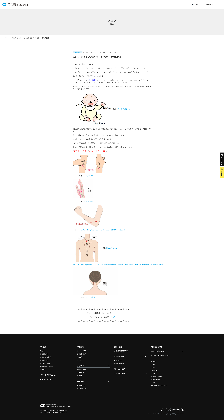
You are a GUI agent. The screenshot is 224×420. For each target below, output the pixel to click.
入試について (81, 373)
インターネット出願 (156, 376)
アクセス (197, 4)
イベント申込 (222, 161)
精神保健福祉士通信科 (46, 366)
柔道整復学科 (44, 354)
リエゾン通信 (90, 297)
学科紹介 (43, 347)
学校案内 (80, 347)
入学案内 (80, 365)
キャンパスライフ (46, 379)
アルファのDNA (81, 351)
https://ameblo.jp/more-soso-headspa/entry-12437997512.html (102, 230)
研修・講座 (118, 347)
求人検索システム (82, 388)
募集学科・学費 (81, 370)
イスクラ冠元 (89, 176)
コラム (153, 367)
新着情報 (153, 361)
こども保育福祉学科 (45, 357)
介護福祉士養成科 (119, 363)
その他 (153, 382)
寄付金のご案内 (119, 369)
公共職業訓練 (119, 356)
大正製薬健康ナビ (124, 109)
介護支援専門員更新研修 (121, 351)
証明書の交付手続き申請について (160, 355)
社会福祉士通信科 (45, 363)
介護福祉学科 (44, 360)
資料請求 (153, 373)
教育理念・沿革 (81, 354)
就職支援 (80, 381)
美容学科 (42, 369)
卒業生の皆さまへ (157, 351)
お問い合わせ (210, 4)
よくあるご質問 (119, 373)
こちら (113, 317)
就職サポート (81, 385)
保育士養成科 (118, 360)
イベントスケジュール (48, 375)
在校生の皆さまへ (157, 347)
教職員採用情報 (155, 379)
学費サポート (81, 376)
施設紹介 (79, 357)
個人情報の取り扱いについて (159, 385)
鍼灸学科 (42, 351)
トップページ (6, 38)
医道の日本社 (89, 201)
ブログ (13, 38)
